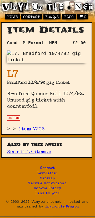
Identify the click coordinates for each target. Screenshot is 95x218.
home (12, 17)
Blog (69, 17)
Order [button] (13, 118)
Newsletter (47, 173)
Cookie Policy (47, 188)
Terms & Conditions (47, 183)
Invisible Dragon (62, 207)
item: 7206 (31, 129)
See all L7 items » (29, 152)
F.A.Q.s (52, 17)
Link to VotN (47, 193)
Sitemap (47, 178)
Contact (31, 17)
